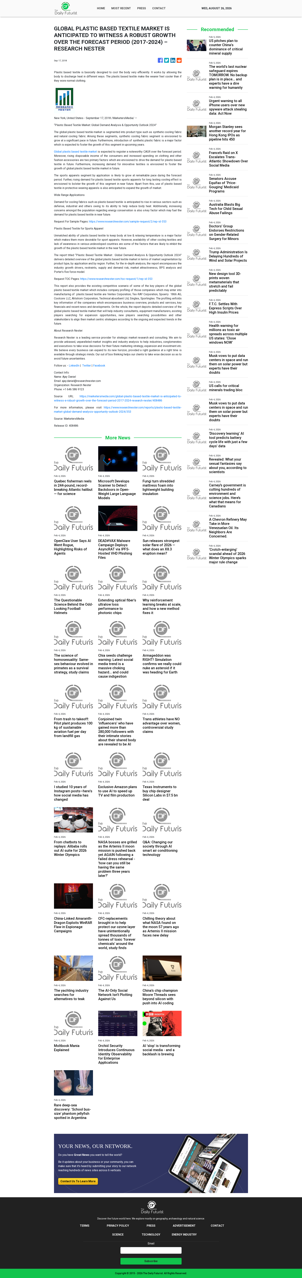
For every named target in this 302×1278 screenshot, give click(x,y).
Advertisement (184, 1225)
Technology (151, 1234)
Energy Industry (184, 1234)
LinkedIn (74, 365)
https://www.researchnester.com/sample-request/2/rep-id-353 (128, 221)
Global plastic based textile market (75, 151)
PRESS (141, 8)
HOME (101, 8)
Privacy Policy (118, 1225)
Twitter (86, 365)
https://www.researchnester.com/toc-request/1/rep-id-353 (116, 279)
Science (118, 1234)
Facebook (99, 365)
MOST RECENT (121, 8)
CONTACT (159, 8)
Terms (84, 1225)
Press (151, 1225)
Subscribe (151, 1261)
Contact (217, 1225)
